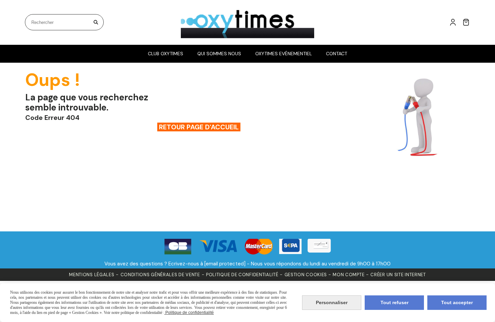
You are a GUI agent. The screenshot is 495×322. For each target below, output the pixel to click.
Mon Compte (348, 275)
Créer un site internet (398, 275)
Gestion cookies (306, 275)
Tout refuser (394, 302)
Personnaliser (332, 302)
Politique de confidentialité (242, 275)
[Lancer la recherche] (95, 22)
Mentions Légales (91, 275)
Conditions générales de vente (160, 275)
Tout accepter (457, 302)
